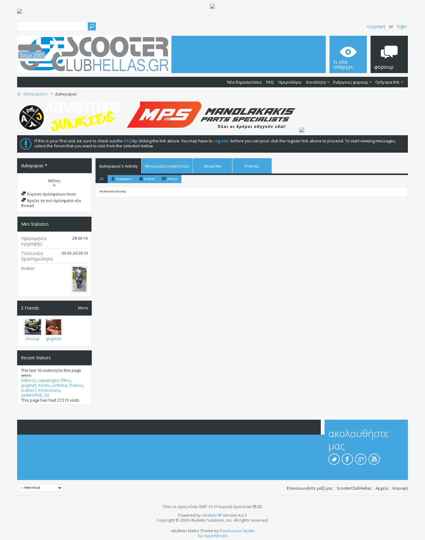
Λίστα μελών (35, 94)
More (83, 307)
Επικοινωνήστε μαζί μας (310, 488)
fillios (66, 380)
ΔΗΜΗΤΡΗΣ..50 (35, 395)
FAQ (270, 82)
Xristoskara (49, 390)
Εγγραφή (376, 26)
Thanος (76, 385)
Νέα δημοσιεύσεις (244, 82)
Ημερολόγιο (289, 82)
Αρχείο (382, 488)
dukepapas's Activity (118, 166)
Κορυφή (400, 488)
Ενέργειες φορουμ (350, 82)
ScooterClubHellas (354, 488)
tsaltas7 (28, 390)
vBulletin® (212, 515)
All (102, 178)
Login (402, 26)
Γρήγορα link (387, 82)
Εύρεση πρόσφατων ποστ (51, 194)
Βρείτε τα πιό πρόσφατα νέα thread (51, 203)
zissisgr (32, 338)
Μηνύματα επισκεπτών (167, 166)
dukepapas (124, 179)
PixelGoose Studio (237, 530)
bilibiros (28, 380)
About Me (212, 166)
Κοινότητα (316, 82)
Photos (172, 179)
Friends (252, 166)
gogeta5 (53, 338)
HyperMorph (215, 535)
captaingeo (48, 380)
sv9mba (59, 385)
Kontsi (44, 385)
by (200, 535)
